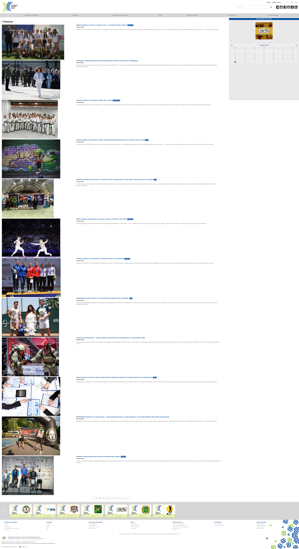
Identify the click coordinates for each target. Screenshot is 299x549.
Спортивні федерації (93, 523)
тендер (154, 377)
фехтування (130, 219)
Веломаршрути (176, 528)
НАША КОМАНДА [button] (273, 15)
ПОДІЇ (132, 522)
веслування (127, 258)
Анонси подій (133, 523)
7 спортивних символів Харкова (12, 528)
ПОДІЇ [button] (160, 15)
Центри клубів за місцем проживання (181, 526)
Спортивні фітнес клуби (94, 526)
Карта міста (7, 530)
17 (245, 57)
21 (282, 57)
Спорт (174, 530)
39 (103, 498)
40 (106, 498)
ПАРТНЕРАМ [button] (232, 15)
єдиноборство (116, 100)
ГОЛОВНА (49, 522)
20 (273, 57)
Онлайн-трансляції (135, 526)
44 (119, 498)
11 (254, 55)
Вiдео (48, 528)
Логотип (6, 523)
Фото (48, 526)
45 (123, 498)
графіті (146, 140)
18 (254, 57)
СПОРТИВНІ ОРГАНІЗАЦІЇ (96, 522)
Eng (292, 2)
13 (273, 55)
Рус (296, 2)
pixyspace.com (24, 546)
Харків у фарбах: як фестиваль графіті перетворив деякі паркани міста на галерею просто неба (110, 140)
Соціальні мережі (260, 528)
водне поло (130, 25)
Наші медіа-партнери (219, 525)
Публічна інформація (261, 525)
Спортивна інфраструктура (178, 523)
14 (282, 55)
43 (116, 498)
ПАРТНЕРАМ (218, 522)
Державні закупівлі (261, 526)
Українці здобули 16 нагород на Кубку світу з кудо (94, 100)
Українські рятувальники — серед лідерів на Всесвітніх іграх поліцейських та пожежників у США (110, 337)
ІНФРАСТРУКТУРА (178, 522)
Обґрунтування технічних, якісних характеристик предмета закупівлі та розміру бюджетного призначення (114, 377)
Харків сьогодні (8, 526)
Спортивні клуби (92, 525)
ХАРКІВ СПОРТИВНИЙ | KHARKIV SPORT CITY (10, 7)
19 (264, 57)
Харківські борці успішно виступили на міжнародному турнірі (98, 456)
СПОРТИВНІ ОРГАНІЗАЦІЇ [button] (120, 15)
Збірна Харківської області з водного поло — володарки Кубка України (101, 25)
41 (109, 498)
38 (99, 498)
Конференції (133, 528)
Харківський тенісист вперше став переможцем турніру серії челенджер (102, 298)
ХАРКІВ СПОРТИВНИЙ (11, 522)
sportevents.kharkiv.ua (12, 546)
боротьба (123, 456)
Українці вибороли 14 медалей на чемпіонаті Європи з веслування (99, 258)
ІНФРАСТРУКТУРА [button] (192, 15)
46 (126, 498)
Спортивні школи (92, 528)
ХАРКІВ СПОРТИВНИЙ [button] (31, 15)
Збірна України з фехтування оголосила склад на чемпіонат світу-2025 (101, 219)
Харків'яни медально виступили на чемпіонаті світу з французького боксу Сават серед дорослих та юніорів (114, 179)
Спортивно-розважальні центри (179, 525)
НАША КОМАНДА (261, 522)
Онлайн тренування (135, 525)
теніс (131, 298)
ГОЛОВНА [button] (75, 15)
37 (96, 498)
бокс (155, 179)
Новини (48, 523)
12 (264, 55)
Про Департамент (260, 523)
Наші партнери (218, 523)
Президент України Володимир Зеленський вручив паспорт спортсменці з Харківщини (107, 60)
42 (113, 498)
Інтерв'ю (48, 525)
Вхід (269, 2)
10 (245, 55)
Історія (6, 525)
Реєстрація (277, 2)
